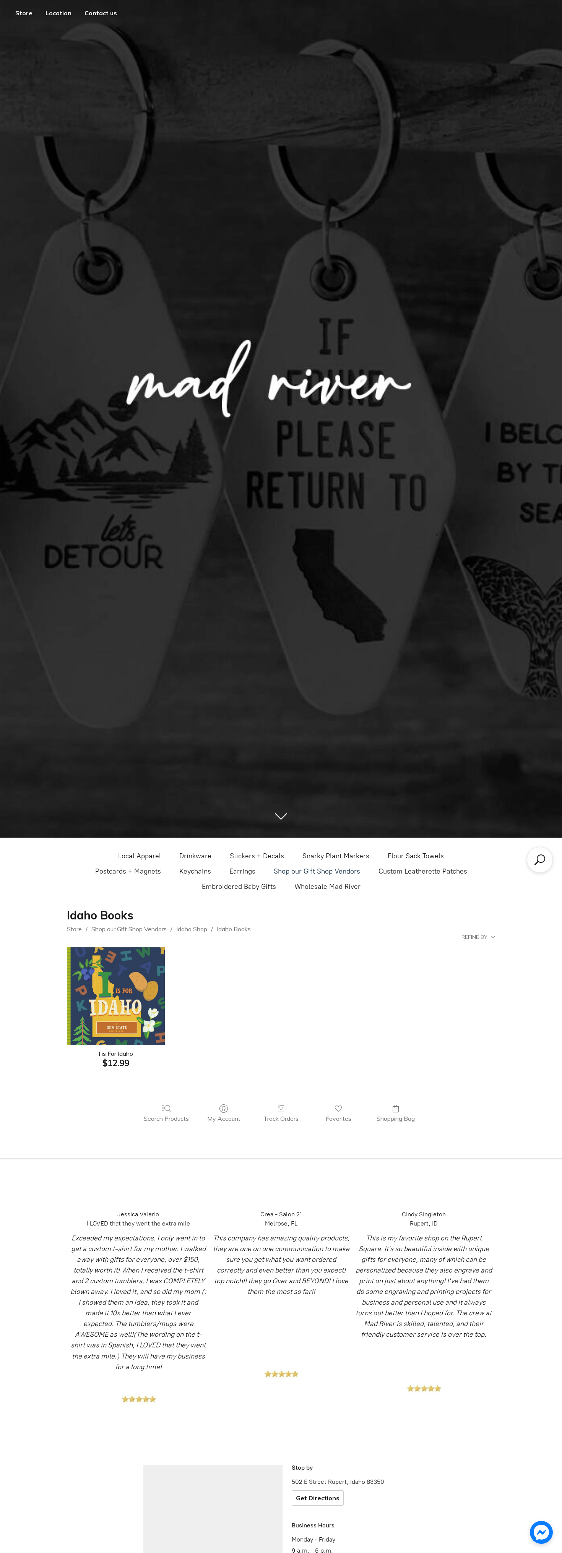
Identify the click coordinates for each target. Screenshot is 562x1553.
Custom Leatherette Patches (422, 871)
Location (58, 13)
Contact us (100, 13)
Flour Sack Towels (416, 856)
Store (23, 13)
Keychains (195, 871)
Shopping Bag (396, 1118)
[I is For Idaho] (116, 996)
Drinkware (195, 856)
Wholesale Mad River (327, 886)
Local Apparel (139, 856)
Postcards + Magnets (128, 871)
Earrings (242, 871)
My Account (223, 1118)
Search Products (166, 1118)
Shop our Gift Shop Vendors (317, 871)
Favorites (338, 1118)
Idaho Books (234, 929)
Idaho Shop (191, 929)
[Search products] (540, 860)
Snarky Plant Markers (335, 856)
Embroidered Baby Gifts (239, 886)
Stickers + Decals (257, 856)
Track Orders (281, 1118)
